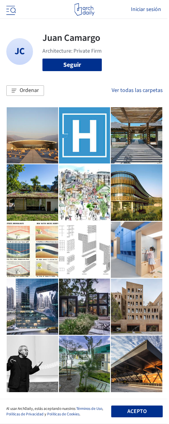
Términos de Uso (89, 408)
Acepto (137, 411)
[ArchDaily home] (84, 9)
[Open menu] (10, 9)
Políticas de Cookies (63, 414)
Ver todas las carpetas (137, 90)
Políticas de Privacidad (25, 414)
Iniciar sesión (146, 9)
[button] (25, 90)
